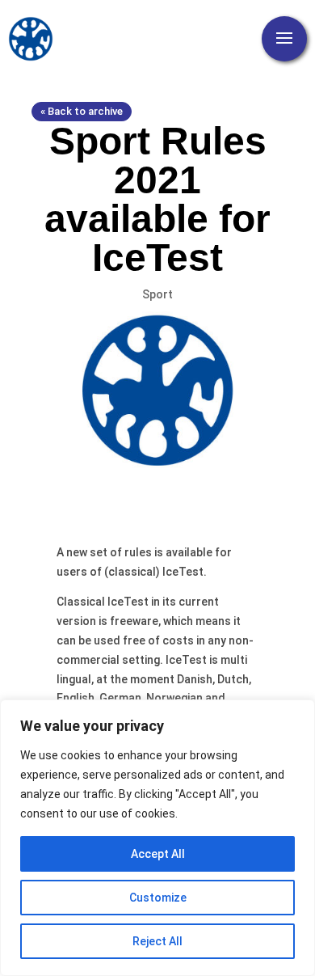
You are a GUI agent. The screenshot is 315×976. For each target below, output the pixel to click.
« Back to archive (81, 111)
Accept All (158, 853)
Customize (158, 897)
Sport (157, 294)
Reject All (157, 941)
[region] (157, 837)
